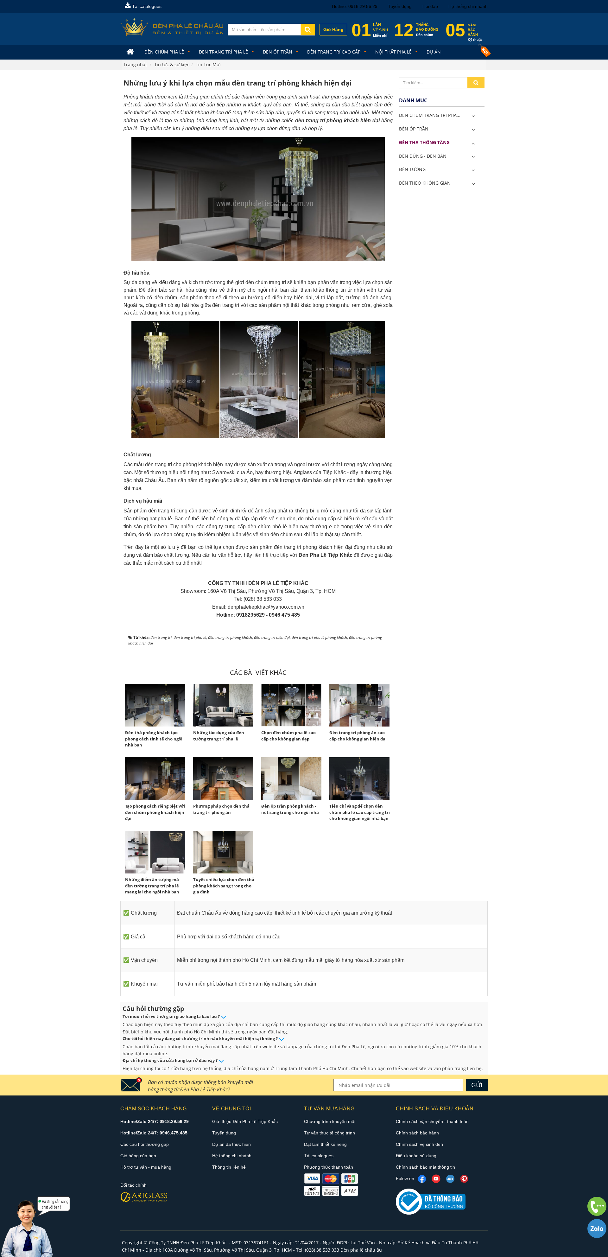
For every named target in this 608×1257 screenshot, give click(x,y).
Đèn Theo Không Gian (425, 183)
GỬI (477, 1085)
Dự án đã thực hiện (231, 1144)
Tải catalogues (146, 6)
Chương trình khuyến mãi (329, 1121)
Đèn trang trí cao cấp (334, 52)
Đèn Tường (412, 169)
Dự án (434, 52)
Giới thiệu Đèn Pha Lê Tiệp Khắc (245, 1121)
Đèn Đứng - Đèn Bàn (422, 156)
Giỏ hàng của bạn (138, 1155)
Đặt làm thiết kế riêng (325, 1144)
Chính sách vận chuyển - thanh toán (432, 1121)
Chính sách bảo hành (417, 1132)
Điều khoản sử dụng (416, 1155)
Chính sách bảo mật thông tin (425, 1167)
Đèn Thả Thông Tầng (424, 142)
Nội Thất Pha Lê (394, 52)
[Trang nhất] (131, 52)
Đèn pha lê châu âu (361, 1250)
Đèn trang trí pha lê (224, 52)
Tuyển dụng (400, 6)
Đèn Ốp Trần (278, 52)
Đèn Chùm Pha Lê (164, 52)
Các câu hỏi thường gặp (144, 1144)
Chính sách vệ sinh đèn (419, 1144)
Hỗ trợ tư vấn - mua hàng (145, 1167)
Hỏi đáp (430, 6)
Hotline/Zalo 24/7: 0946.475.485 (153, 1132)
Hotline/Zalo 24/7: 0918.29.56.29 (154, 1121)
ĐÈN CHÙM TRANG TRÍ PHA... (429, 115)
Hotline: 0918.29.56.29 (354, 6)
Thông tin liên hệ (229, 1167)
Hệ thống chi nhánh (468, 6)
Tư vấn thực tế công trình (329, 1132)
